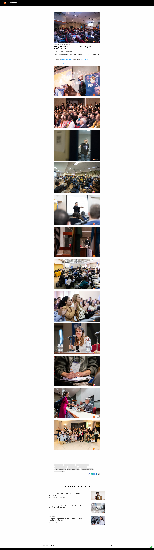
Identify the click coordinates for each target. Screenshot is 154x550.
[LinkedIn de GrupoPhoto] (111, 545)
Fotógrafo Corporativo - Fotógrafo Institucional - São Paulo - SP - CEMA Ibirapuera (65, 507)
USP (91, 54)
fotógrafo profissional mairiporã (73, 469)
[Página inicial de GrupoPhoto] (14, 3)
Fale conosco (145, 3)
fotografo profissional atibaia (60, 469)
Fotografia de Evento (124, 3)
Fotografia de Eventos (67, 44)
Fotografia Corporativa (111, 3)
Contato (51, 545)
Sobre (138, 3)
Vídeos (102, 3)
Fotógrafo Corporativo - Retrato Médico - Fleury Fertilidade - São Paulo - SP (65, 520)
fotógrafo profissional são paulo (87, 469)
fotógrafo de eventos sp (72, 467)
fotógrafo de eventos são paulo (60, 467)
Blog (132, 3)
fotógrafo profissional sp (59, 471)
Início (96, 3)
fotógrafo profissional (83, 467)
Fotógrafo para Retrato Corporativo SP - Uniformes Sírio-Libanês (66, 494)
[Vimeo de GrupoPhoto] (109, 545)
